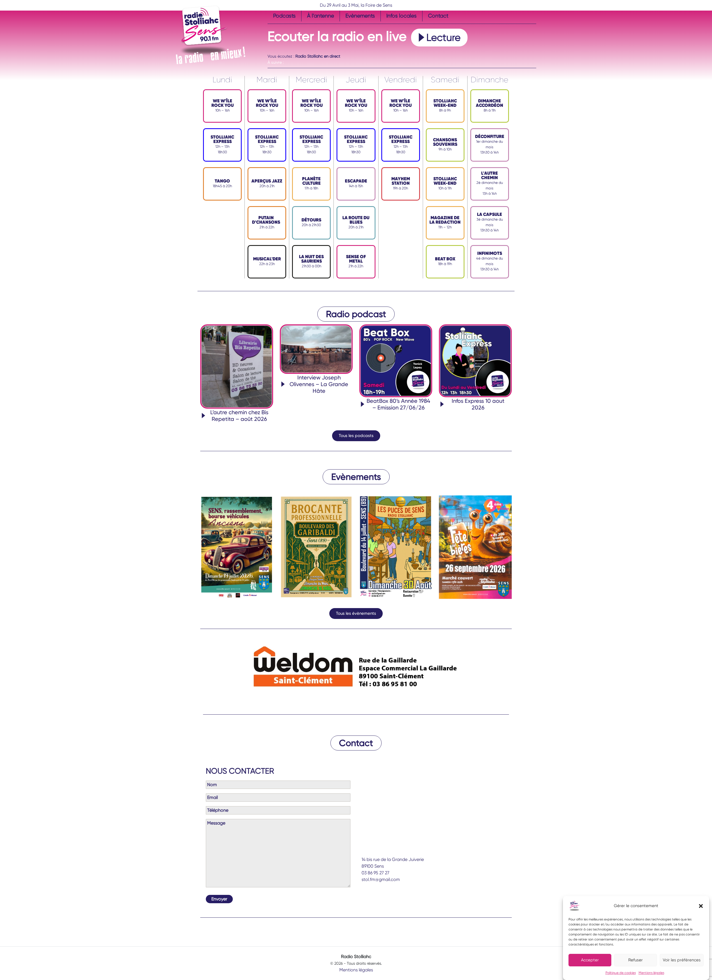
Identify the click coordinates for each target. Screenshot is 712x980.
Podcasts (284, 16)
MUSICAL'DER (267, 259)
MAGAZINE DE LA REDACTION (445, 220)
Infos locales (401, 16)
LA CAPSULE (489, 214)
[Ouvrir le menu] (271, 50)
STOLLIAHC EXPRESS (222, 139)
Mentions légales (651, 973)
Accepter (590, 960)
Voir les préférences (682, 960)
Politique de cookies (620, 973)
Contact (438, 16)
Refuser (635, 960)
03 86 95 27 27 (375, 872)
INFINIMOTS (489, 253)
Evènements (360, 16)
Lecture (443, 37)
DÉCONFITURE (489, 136)
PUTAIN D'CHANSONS (266, 220)
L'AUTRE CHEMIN (489, 175)
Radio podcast (356, 314)
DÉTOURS (311, 220)
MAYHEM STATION (400, 181)
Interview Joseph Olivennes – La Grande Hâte (319, 384)
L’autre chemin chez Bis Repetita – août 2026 (239, 415)
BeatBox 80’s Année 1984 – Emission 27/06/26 (398, 404)
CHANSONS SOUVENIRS (445, 142)
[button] (701, 906)
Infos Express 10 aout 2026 (478, 404)
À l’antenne (320, 16)
